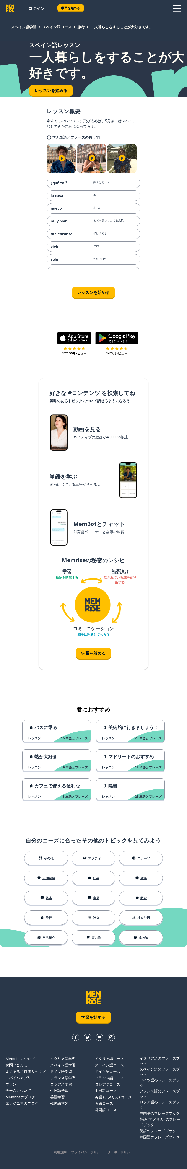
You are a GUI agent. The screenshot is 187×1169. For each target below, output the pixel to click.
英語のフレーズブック (158, 1130)
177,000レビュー (74, 353)
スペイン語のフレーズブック (160, 1072)
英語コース (104, 1103)
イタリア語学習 (63, 1058)
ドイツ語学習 (61, 1071)
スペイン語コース (57, 26)
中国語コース (106, 1090)
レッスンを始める (93, 292)
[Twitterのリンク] (87, 1037)
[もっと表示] (176, 8)
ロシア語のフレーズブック (160, 1104)
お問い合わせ (16, 1065)
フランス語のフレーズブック (160, 1094)
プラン (10, 1084)
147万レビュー (116, 353)
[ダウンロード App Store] (74, 338)
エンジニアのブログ (21, 1103)
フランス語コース (109, 1077)
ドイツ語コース (107, 1071)
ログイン (36, 8)
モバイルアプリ (18, 1077)
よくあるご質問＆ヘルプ (25, 1071)
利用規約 (60, 1152)
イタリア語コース (109, 1058)
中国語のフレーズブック (160, 1113)
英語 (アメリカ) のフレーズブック (160, 1122)
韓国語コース (106, 1109)
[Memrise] (10, 8)
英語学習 (57, 1096)
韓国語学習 (59, 1103)
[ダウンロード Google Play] (116, 338)
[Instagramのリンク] (111, 1037)
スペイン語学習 (23, 26)
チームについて (18, 1090)
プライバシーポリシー (87, 1152)
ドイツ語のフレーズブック (160, 1083)
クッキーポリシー (120, 1152)
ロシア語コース (107, 1084)
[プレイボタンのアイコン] (62, 158)
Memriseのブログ (20, 1096)
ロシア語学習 (61, 1084)
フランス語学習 (63, 1077)
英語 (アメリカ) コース (113, 1096)
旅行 (81, 26)
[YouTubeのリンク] (99, 1037)
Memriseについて (20, 1058)
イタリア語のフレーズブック (160, 1061)
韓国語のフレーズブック (160, 1137)
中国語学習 (59, 1090)
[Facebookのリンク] (75, 1037)
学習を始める (70, 8)
